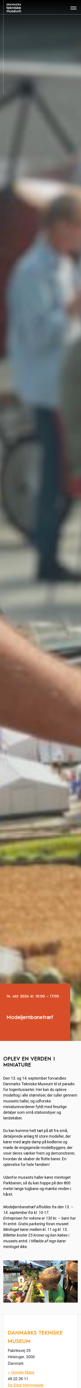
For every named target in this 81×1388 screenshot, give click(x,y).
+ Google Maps (21, 1372)
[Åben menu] (73, 9)
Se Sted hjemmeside (26, 1385)
